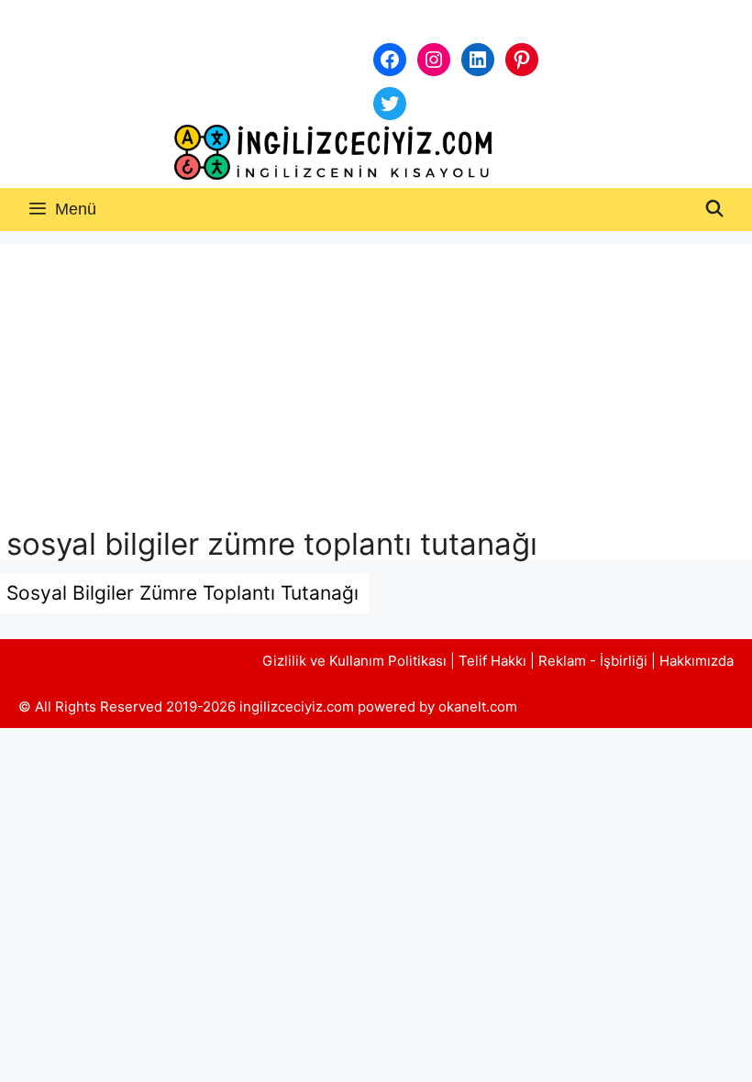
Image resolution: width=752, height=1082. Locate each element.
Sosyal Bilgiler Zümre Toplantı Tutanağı (182, 592)
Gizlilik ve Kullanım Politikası (354, 660)
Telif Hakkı (492, 660)
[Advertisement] (376, 389)
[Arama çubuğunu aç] (715, 209)
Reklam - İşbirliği (594, 660)
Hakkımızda (696, 660)
